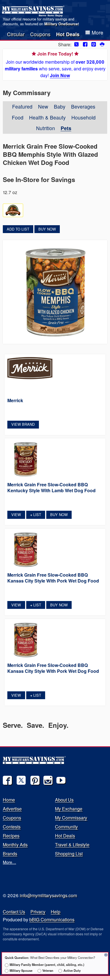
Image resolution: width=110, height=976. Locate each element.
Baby (59, 106)
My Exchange (68, 808)
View (16, 514)
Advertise (12, 808)
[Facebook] (7, 780)
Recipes (11, 835)
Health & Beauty (47, 117)
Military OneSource (61, 23)
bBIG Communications (51, 919)
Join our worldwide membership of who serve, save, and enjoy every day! (55, 64)
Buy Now (47, 229)
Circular (16, 34)
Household (83, 117)
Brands (10, 853)
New (43, 106)
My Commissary (71, 817)
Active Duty (71, 970)
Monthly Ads (15, 844)
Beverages (83, 106)
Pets (66, 128)
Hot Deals (68, 34)
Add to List (18, 229)
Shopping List (69, 853)
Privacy (37, 911)
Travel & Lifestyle (72, 844)
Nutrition (45, 128)
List (35, 514)
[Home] (34, 11)
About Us (64, 800)
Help (55, 911)
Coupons (40, 34)
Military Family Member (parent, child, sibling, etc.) (47, 964)
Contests (12, 826)
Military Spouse (21, 970)
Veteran (47, 970)
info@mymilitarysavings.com (48, 895)
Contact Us (14, 911)
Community (66, 826)
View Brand (23, 424)
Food (17, 117)
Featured (22, 106)
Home (9, 800)
